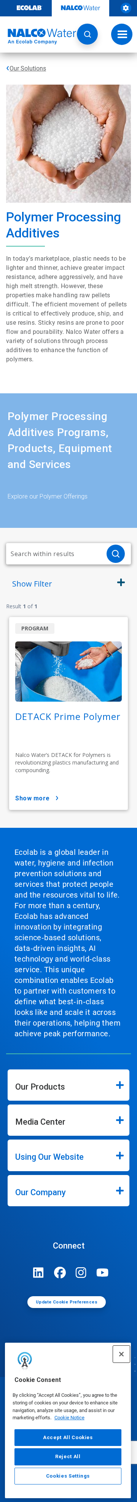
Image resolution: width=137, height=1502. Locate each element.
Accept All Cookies (68, 1437)
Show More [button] (32, 798)
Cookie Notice (69, 1417)
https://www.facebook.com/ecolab (59, 1272)
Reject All (68, 1456)
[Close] (121, 1354)
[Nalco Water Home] (38, 37)
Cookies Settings (68, 1476)
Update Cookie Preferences (66, 1302)
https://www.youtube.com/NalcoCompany (102, 1272)
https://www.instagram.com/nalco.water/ (81, 1272)
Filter (32, 584)
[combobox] (53, 554)
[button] (87, 34)
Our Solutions (28, 68)
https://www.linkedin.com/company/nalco (38, 1272)
